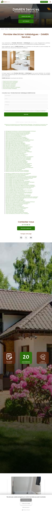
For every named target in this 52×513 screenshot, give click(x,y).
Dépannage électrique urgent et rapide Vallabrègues (15, 143)
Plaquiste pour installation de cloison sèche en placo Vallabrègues (18, 173)
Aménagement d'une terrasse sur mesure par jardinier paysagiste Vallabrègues (21, 131)
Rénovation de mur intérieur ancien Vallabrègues (15, 198)
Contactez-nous (26, 16)
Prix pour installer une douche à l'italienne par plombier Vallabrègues (19, 192)
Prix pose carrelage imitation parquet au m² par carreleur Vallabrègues (19, 190)
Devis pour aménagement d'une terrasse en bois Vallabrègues (17, 150)
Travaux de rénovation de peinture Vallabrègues (15, 211)
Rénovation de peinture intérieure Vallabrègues (14, 199)
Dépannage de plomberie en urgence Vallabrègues (15, 142)
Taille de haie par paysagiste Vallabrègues (14, 205)
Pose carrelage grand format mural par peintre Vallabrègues (17, 174)
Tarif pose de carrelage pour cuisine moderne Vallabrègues (17, 207)
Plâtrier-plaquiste (6, 86)
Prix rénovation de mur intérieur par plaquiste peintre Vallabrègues (18, 194)
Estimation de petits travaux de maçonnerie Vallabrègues (16, 162)
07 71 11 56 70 (26, 21)
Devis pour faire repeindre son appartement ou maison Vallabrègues (19, 151)
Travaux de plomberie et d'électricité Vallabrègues (15, 210)
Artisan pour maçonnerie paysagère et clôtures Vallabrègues (17, 134)
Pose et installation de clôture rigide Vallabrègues (15, 180)
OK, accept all (26, 500)
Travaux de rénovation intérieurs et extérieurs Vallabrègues (17, 212)
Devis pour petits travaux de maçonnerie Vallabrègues (16, 152)
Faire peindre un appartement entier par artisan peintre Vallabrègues (19, 163)
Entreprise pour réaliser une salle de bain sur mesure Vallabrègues (18, 159)
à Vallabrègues (15, 81)
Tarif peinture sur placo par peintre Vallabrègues (15, 206)
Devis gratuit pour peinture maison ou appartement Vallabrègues (18, 148)
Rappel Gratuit (44, 1)
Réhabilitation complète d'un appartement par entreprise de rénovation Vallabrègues (22, 196)
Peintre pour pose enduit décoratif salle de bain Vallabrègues (17, 170)
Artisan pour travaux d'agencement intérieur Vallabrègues (16, 138)
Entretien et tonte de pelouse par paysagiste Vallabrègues (17, 161)
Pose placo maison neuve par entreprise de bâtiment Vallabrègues (18, 188)
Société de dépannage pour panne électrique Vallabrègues (17, 203)
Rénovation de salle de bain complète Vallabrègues (15, 200)
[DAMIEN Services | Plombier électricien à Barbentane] (5, 2)
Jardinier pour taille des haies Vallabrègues (14, 169)
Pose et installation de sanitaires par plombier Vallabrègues (17, 184)
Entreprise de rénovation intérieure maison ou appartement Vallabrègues (19, 156)
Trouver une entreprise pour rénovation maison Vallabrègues (17, 213)
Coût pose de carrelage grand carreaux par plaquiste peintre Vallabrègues (20, 140)
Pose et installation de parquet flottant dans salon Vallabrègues (18, 181)
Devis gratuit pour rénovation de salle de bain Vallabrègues (17, 149)
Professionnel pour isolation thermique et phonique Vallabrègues (18, 195)
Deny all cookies (26, 503)
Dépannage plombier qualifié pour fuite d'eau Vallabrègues (17, 145)
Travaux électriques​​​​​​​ (6, 83)
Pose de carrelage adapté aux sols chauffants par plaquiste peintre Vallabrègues (21, 177)
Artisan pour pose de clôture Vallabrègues (14, 136)
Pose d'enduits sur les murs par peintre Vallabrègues (16, 175)
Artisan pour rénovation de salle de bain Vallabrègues (16, 137)
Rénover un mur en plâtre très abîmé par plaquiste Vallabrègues (18, 202)
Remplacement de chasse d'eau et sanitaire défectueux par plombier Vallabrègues (21, 197)
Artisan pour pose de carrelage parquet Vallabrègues (16, 135)
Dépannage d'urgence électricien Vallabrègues (14, 141)
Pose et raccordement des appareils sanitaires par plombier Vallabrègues (20, 187)
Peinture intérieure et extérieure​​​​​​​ (8, 87)
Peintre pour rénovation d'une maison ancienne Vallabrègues (17, 171)
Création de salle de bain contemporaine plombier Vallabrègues (18, 141)
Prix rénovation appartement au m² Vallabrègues (15, 193)
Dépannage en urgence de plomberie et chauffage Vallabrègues (18, 144)
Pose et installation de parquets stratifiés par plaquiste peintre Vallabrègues (20, 182)
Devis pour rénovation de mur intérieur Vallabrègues (15, 155)
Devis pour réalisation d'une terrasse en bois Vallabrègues (17, 154)
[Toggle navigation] (50, 1)
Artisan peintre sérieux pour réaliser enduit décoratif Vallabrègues (18, 133)
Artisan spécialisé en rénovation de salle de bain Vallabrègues (17, 139)
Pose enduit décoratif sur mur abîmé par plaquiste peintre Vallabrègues (19, 178)
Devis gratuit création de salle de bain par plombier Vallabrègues (18, 147)
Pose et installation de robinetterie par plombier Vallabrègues (17, 183)
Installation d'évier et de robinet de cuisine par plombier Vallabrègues (19, 165)
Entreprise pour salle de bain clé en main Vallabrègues (16, 160)
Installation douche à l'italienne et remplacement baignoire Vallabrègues (19, 167)
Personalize (26, 507)
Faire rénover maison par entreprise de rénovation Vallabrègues (18, 164)
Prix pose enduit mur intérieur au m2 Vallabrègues (15, 191)
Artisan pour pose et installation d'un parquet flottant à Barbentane (33, 125)
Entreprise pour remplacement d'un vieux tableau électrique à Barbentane (18, 124)
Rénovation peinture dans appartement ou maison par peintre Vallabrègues (20, 201)
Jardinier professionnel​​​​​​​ (7, 82)
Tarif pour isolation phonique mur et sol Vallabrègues (16, 208)
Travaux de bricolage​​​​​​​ (7, 88)
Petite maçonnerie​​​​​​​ (6, 84)
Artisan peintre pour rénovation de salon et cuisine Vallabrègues (18, 132)
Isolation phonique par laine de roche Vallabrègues (15, 168)
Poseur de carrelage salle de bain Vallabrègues (14, 189)
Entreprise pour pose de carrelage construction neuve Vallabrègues (18, 157)
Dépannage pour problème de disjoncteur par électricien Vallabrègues (19, 146)
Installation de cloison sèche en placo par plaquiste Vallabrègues (18, 166)
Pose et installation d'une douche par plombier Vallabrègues (17, 179)
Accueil (2, 29)
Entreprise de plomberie (7, 81)
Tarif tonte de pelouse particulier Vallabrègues (14, 209)
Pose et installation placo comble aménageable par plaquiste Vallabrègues (20, 185)
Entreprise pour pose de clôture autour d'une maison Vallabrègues (18, 158)
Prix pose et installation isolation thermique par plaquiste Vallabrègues (19, 192)
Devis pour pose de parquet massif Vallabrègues (15, 153)
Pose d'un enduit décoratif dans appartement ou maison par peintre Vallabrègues (21, 176)
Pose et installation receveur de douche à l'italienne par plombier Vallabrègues (20, 186)
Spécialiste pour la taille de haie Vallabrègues (14, 204)
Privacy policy (26, 510)
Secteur (6, 29)
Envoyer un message (26, 228)
